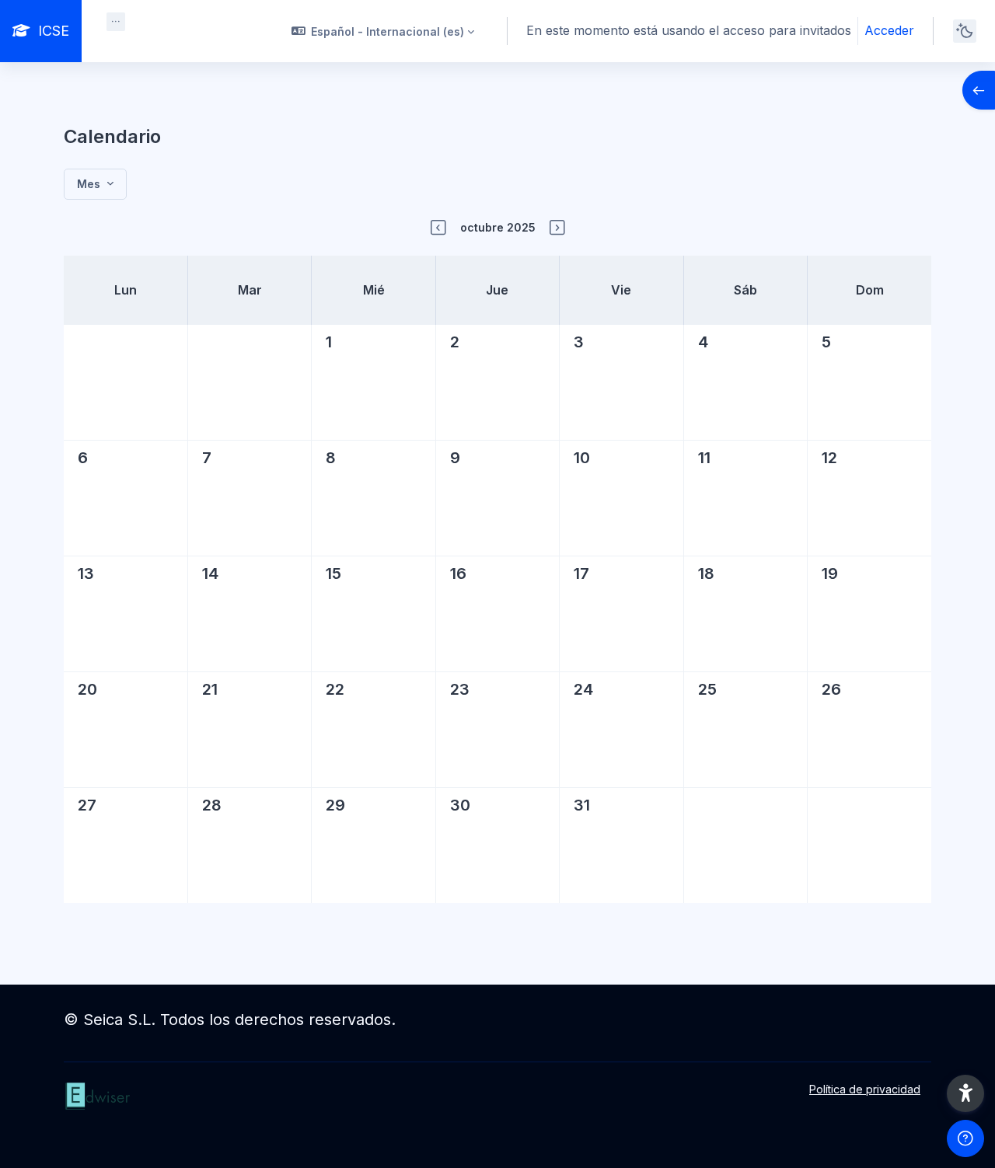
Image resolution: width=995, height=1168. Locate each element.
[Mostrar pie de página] (965, 1138)
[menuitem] (115, 21)
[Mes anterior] (438, 227)
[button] (383, 31)
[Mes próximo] (557, 227)
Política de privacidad (864, 1089)
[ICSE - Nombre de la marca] (194, 1112)
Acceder (889, 30)
